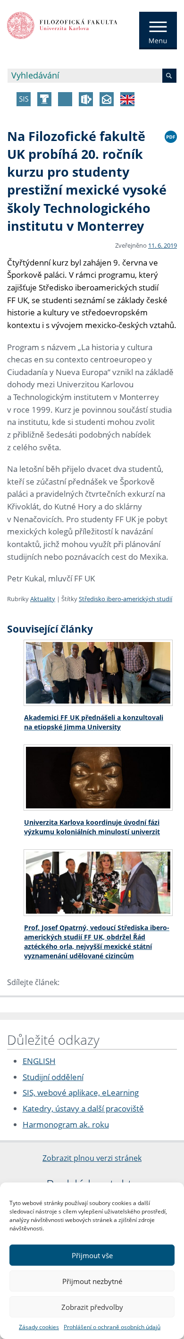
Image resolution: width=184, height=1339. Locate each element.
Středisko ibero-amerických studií (125, 599)
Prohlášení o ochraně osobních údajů (112, 1327)
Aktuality (42, 599)
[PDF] (171, 135)
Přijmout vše (92, 1255)
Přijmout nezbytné (92, 1281)
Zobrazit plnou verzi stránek (92, 1158)
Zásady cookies (39, 1327)
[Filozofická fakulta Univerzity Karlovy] (62, 24)
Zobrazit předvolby (92, 1307)
